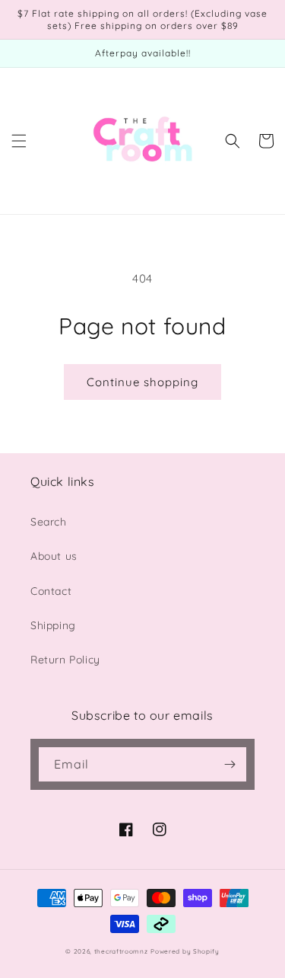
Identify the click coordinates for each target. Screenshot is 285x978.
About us (54, 556)
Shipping (53, 625)
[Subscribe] (229, 764)
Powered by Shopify (185, 951)
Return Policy (65, 659)
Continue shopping (142, 382)
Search (48, 522)
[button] (19, 141)
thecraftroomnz (121, 951)
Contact (50, 591)
